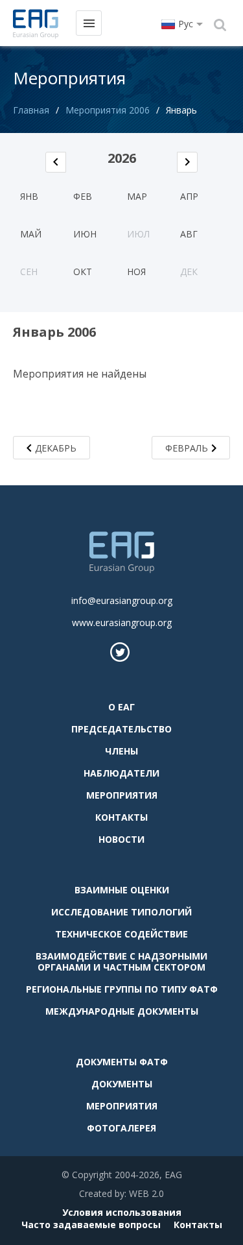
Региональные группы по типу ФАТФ (122, 989)
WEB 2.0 (146, 1193)
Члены (121, 751)
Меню (89, 23)
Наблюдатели (121, 773)
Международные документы (121, 1011)
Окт (82, 271)
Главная (31, 110)
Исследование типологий (121, 912)
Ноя (136, 271)
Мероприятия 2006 (107, 110)
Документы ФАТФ (122, 1062)
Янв (29, 196)
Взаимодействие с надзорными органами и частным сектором (121, 961)
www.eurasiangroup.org (122, 622)
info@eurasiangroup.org (121, 600)
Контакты (121, 817)
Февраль (186, 448)
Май (30, 234)
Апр (189, 196)
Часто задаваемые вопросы (91, 1224)
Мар (137, 196)
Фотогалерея (121, 1128)
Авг (189, 234)
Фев (82, 196)
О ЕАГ (121, 707)
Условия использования (121, 1212)
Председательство (121, 729)
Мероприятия (121, 795)
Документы (121, 1084)
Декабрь (55, 448)
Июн (85, 234)
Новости (121, 839)
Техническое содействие (121, 934)
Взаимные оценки (122, 890)
